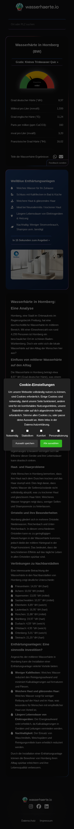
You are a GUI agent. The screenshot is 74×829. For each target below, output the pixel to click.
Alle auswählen (51, 443)
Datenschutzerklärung (36, 424)
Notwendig (12, 435)
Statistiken (27, 435)
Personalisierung (58, 435)
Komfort (41, 435)
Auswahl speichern (24, 443)
